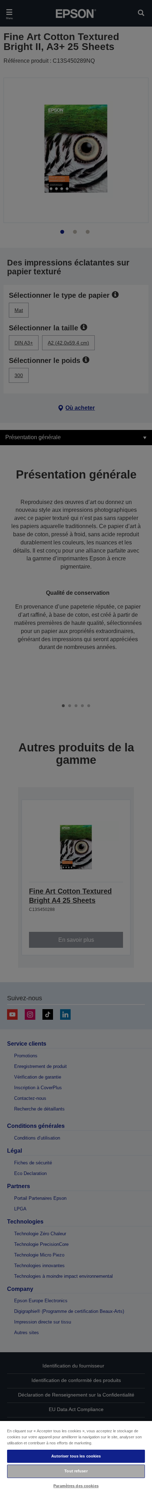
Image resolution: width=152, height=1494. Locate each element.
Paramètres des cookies (76, 1486)
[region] (76, 1457)
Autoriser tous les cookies (76, 1456)
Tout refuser (75, 1471)
